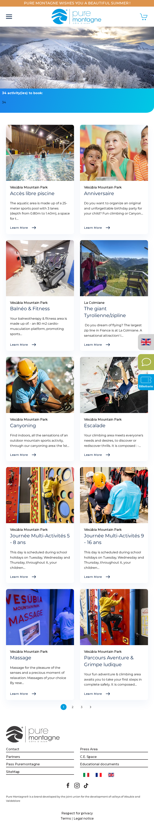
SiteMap (13, 772)
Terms (66, 818)
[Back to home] (77, 17)
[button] (9, 17)
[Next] (91, 707)
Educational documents (99, 764)
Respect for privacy (77, 813)
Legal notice (84, 818)
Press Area (89, 749)
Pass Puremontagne (23, 764)
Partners (13, 757)
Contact (12, 749)
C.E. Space (88, 757)
